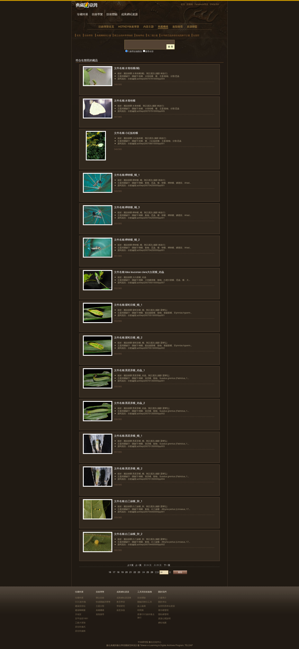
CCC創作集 (80, 601)
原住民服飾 (80, 630)
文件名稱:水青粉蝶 (124, 100)
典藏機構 (163, 26)
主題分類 (100, 605)
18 (118, 572)
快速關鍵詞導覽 (103, 601)
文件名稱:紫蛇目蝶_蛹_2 (128, 337)
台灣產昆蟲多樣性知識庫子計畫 (175, 35)
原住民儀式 (80, 626)
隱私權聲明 (163, 614)
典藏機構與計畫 (104, 35)
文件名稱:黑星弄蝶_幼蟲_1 (129, 370)
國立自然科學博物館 (123, 35)
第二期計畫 (152, 35)
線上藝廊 (141, 605)
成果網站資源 (129, 14)
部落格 (190, 4)
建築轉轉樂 (80, 609)
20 (126, 572)
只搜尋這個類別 (135, 51)
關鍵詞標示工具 (144, 601)
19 (122, 572)
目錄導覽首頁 (106, 26)
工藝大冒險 (80, 622)
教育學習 (121, 601)
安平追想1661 (81, 618)
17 (114, 572)
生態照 (196, 35)
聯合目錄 (100, 597)
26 (152, 572)
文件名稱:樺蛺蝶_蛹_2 (127, 239)
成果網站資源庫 (124, 597)
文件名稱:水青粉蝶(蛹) (127, 68)
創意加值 (121, 609)
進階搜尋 (177, 26)
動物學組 (140, 35)
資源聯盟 (192, 26)
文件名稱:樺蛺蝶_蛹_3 (127, 207)
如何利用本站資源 (166, 605)
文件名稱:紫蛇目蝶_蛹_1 (128, 304)
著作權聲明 (163, 609)
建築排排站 (80, 605)
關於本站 (162, 601)
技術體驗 (111, 14)
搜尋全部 (149, 51)
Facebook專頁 (201, 4)
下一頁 (167, 564)
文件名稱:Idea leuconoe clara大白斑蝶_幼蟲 (139, 272)
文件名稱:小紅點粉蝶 (126, 133)
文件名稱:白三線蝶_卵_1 (128, 501)
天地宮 (78, 614)
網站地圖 (162, 622)
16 (110, 572)
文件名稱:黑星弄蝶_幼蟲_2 (129, 403)
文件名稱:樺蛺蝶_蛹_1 (127, 174)
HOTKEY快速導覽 (128, 26)
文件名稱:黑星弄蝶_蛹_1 (128, 435)
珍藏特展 (82, 14)
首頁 (183, 4)
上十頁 (130, 564)
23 (139, 572)
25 (148, 572)
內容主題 (148, 26)
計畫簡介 (162, 597)
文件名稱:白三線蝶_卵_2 (128, 534)
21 (130, 572)
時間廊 (140, 609)
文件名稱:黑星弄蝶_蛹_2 (128, 468)
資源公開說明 (164, 618)
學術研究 (121, 605)
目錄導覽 (97, 14)
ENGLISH (214, 4)
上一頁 (138, 564)
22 (135, 572)
